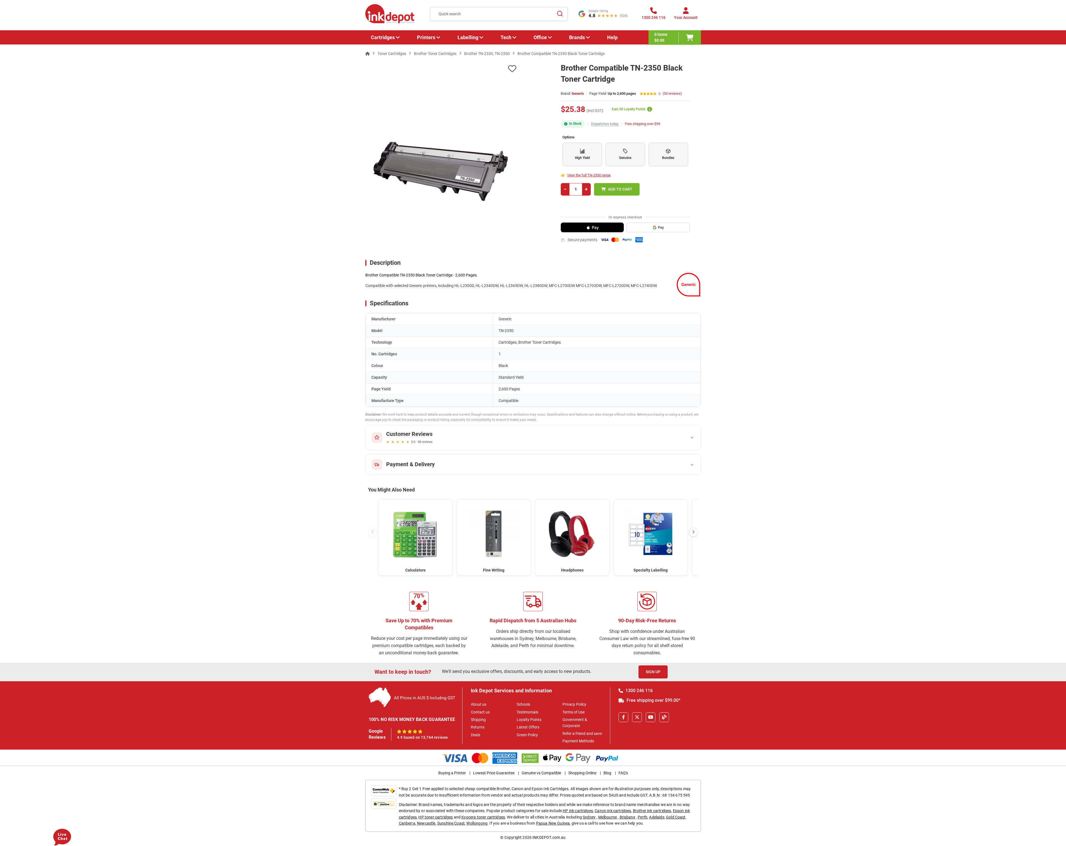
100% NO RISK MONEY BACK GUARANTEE (412, 719)
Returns (477, 727)
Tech (506, 37)
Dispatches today (605, 124)
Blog (607, 773)
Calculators (415, 570)
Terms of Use (573, 712)
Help (612, 37)
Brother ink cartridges (652, 810)
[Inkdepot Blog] (664, 717)
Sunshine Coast (451, 823)
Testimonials (527, 712)
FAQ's (623, 773)
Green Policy (527, 735)
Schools (523, 704)
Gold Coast (676, 817)
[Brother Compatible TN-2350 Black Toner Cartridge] (441, 171)
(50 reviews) (672, 94)
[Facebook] (623, 717)
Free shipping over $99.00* (652, 700)
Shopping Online (582, 773)
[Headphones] (572, 533)
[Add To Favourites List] (440, 69)
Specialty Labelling (650, 570)
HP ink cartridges (578, 810)
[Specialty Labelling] (651, 533)
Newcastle (426, 823)
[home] (367, 53)
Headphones (572, 570)
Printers (426, 37)
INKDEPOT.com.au (548, 837)
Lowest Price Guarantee (493, 773)
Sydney (589, 817)
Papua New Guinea (553, 823)
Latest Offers (528, 727)
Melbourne (607, 817)
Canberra (407, 823)
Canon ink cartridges (613, 810)
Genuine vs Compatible (541, 773)
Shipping (478, 719)
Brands (577, 37)
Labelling (467, 37)
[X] (637, 717)
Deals (475, 735)
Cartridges (383, 37)
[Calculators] (415, 533)
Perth (642, 817)
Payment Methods (578, 741)
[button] (693, 532)
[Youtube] (650, 717)
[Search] (560, 14)
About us (478, 704)
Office (540, 37)
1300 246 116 (638, 690)
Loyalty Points (529, 719)
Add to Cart (620, 189)
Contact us (480, 712)
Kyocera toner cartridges (483, 817)
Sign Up (653, 672)
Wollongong (476, 823)
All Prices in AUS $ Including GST (424, 697)
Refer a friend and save (582, 733)
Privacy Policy (574, 704)
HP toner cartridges (435, 817)
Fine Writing (493, 570)
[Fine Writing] (494, 533)
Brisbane (627, 817)
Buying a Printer (452, 773)
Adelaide (656, 817)
